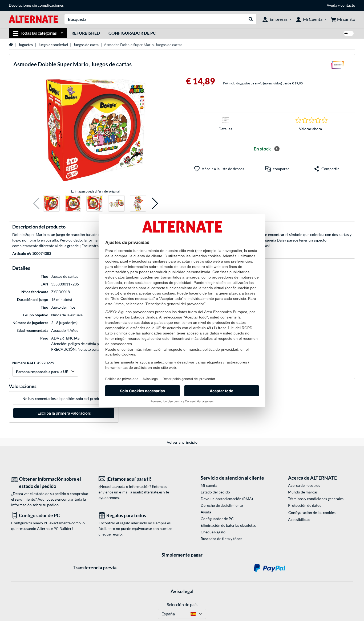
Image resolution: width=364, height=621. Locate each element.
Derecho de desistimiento (222, 505)
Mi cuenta (209, 485)
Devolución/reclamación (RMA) (227, 498)
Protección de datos (304, 505)
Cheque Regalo (213, 532)
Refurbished (85, 32)
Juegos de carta (86, 44)
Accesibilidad (299, 519)
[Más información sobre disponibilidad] (277, 148)
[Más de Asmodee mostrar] (337, 66)
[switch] (348, 33)
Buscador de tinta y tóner (221, 538)
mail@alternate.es (148, 492)
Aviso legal (182, 591)
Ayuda (332, 5)
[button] (36, 203)
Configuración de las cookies (311, 512)
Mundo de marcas (303, 492)
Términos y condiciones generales (315, 498)
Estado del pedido (215, 492)
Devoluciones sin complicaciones (36, 5)
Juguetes (25, 44)
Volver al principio (182, 442)
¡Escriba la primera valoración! (63, 412)
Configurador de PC (132, 32)
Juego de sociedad (53, 44)
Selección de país (182, 604)
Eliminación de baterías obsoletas (228, 525)
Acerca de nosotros (304, 485)
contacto (348, 5)
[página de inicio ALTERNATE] (33, 18)
